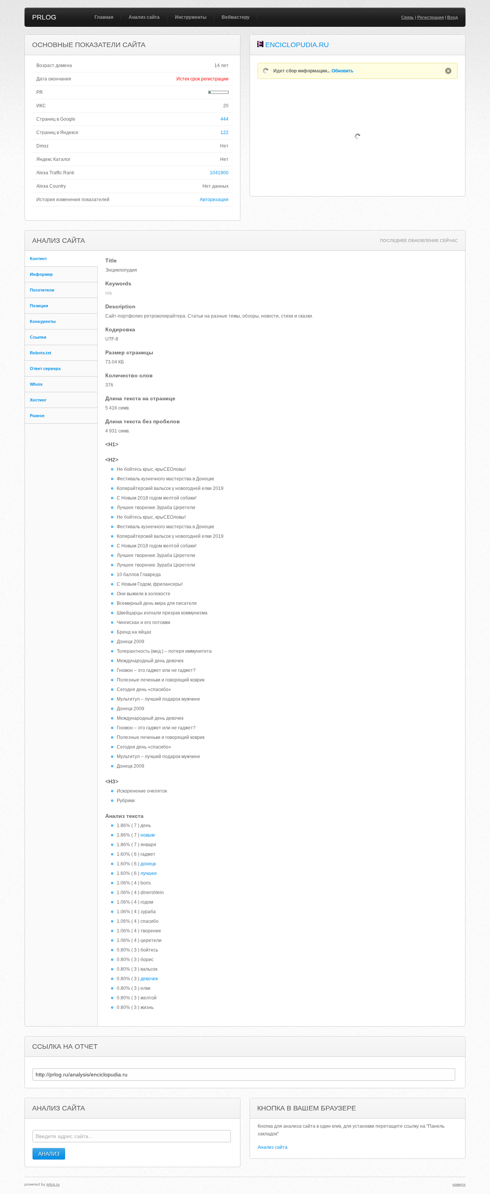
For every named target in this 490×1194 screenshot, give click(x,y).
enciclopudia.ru (297, 45)
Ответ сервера (45, 368)
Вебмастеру (236, 17)
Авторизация (214, 199)
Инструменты (190, 17)
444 (224, 119)
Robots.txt (40, 353)
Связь (407, 17)
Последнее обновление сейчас (419, 240)
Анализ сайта (144, 17)
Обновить (342, 71)
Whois (36, 384)
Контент (38, 258)
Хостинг (38, 400)
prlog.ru (53, 1184)
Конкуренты (43, 321)
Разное (37, 415)
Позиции (39, 305)
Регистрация (430, 17)
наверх (459, 1184)
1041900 (219, 172)
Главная (104, 17)
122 (224, 132)
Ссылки (38, 337)
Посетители (42, 290)
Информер (41, 274)
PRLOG (44, 17)
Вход (452, 17)
